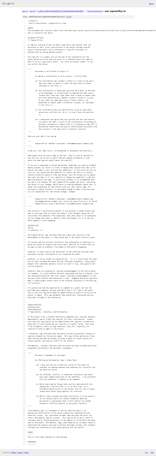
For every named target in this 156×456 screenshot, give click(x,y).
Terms (26, 452)
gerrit (25, 11)
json (152, 452)
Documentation (95, 11)
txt (146, 452)
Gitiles (14, 452)
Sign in (151, 4)
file (69, 17)
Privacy (20, 452)
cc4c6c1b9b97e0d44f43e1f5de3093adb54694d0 (60, 11)
